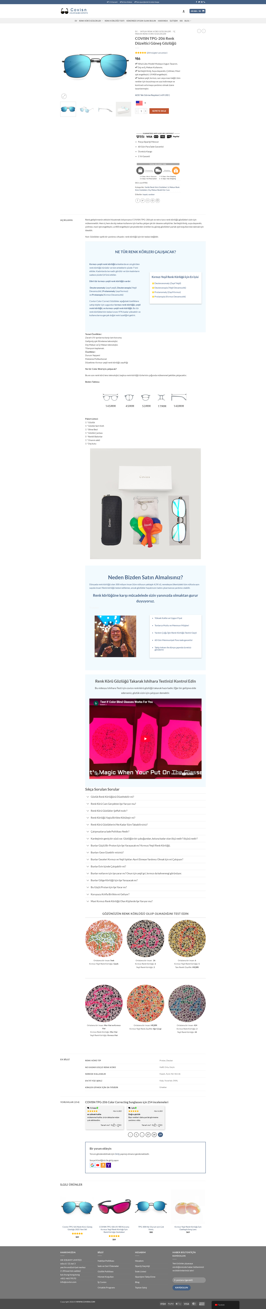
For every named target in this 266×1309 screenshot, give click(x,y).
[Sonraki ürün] (199, 31)
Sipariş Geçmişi (142, 1266)
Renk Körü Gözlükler (90, 21)
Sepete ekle (159, 111)
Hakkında (163, 21)
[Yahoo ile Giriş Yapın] (108, 1165)
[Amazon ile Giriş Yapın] (103, 1165)
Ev (76, 21)
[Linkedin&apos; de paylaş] (157, 200)
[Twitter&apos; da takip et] (199, 2)
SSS (181, 21)
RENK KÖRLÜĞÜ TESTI (115, 21)
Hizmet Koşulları (106, 1276)
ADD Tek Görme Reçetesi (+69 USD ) (152, 95)
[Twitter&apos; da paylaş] (142, 200)
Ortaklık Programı (106, 1287)
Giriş (117, 1154)
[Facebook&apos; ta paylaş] (137, 200)
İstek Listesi (140, 1271)
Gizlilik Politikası (105, 1271)
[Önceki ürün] (204, 31)
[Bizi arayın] (204, 2)
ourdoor (151, 194)
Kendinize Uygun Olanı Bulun (141, 21)
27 (148, 1134)
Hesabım (139, 1260)
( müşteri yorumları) (157, 53)
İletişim (174, 21)
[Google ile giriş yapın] (92, 1165)
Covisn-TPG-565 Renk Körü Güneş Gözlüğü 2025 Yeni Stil (77, 1228)
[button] (183, 11)
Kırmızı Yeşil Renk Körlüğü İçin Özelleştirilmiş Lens (188, 1228)
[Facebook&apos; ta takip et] (196, 2)
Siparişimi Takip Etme (145, 1276)
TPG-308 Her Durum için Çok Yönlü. (151, 1228)
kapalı (145, 194)
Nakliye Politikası (106, 1260)
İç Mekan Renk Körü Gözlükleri (155, 32)
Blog (187, 21)
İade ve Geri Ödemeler (108, 1266)
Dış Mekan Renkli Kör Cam (159, 190)
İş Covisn (102, 1282)
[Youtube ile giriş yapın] (97, 1165)
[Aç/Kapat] (88, 797)
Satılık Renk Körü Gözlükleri (155, 31)
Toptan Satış (141, 1287)
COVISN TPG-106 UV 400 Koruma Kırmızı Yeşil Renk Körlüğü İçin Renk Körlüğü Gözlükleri (114, 1229)
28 (154, 1134)
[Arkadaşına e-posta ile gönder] (147, 200)
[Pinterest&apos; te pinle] (152, 200)
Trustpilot (94, 607)
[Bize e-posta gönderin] (202, 2)
